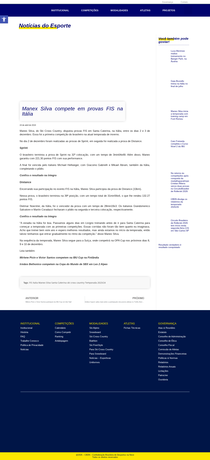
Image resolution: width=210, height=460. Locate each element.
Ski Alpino (94, 328)
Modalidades (119, 10)
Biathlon (93, 340)
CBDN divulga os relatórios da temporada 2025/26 (179, 203)
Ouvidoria (163, 379)
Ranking (59, 336)
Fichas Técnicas (132, 328)
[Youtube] (152, 2)
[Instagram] (142, 2)
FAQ (22, 336)
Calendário (60, 328)
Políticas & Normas (168, 358)
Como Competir (63, 332)
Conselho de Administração (172, 336)
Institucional (60, 10)
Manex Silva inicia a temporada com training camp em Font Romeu (179, 115)
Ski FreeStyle (96, 345)
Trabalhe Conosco (29, 340)
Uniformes (94, 362)
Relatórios (163, 362)
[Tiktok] (157, 2)
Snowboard (95, 332)
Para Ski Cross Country (101, 349)
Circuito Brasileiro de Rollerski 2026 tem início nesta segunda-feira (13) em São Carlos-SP (180, 225)
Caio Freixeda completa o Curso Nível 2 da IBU (179, 144)
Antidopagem (61, 340)
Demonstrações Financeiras (172, 353)
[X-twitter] (147, 2)
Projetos (168, 10)
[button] (4, 19)
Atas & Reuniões (166, 328)
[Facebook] (138, 2)
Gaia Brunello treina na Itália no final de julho (179, 83)
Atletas (145, 10)
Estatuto (162, 332)
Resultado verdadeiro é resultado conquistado (169, 246)
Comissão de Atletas (168, 349)
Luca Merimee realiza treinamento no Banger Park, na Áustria (179, 56)
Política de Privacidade (31, 345)
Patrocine (163, 375)
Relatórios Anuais (167, 366)
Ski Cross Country (98, 336)
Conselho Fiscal (166, 345)
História (24, 332)
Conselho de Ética (167, 340)
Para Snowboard (97, 353)
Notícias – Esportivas (100, 358)
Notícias (24, 349)
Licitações (163, 371)
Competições (89, 10)
